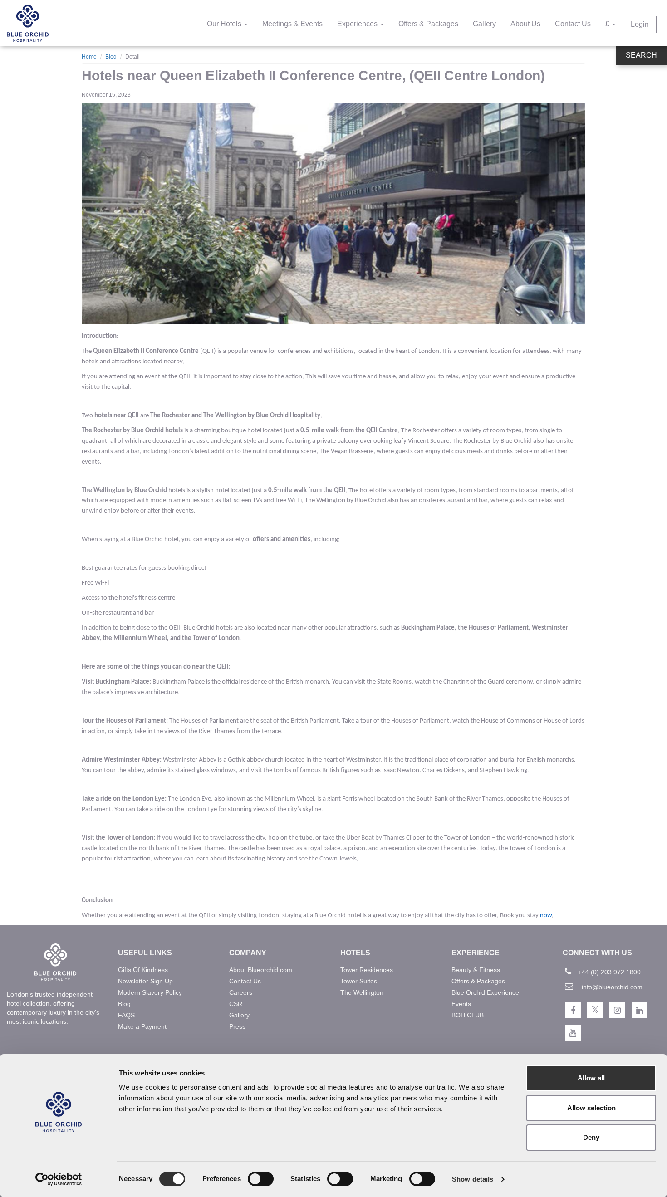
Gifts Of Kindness (143, 969)
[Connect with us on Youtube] (573, 1033)
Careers (240, 992)
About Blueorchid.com (260, 969)
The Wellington (361, 992)
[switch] (261, 1179)
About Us (525, 24)
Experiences (358, 24)
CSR (235, 1003)
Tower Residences (366, 969)
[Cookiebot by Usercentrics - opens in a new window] (58, 1179)
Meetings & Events (292, 24)
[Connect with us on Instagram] (617, 1010)
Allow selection (591, 1108)
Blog (111, 57)
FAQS (126, 1015)
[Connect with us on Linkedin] (639, 1010)
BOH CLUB (467, 1015)
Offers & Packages (428, 24)
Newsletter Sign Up (145, 981)
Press (237, 1026)
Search (641, 55)
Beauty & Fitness (475, 969)
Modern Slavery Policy (150, 992)
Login (640, 24)
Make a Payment (142, 1026)
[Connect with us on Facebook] (573, 1010)
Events (461, 1003)
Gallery (484, 24)
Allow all (591, 1078)
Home (89, 57)
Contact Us (573, 24)
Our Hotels (225, 24)
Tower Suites (358, 981)
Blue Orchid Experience (485, 992)
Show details (472, 1179)
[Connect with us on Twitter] (595, 1010)
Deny (591, 1137)
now (546, 915)
